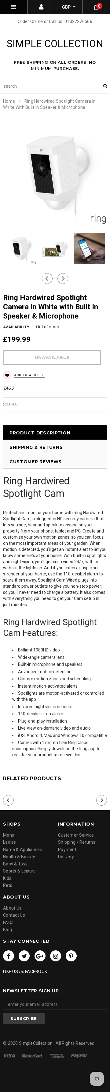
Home (9, 101)
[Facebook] (8, 955)
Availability (16, 327)
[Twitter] (24, 955)
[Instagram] (55, 955)
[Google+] (40, 955)
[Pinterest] (71, 955)
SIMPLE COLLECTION (55, 44)
